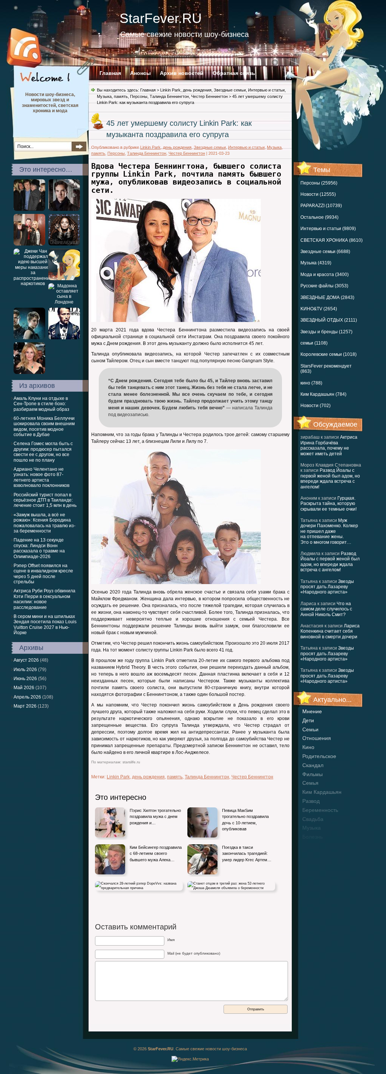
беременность (320, 810)
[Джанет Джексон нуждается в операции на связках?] (64, 244)
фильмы (312, 774)
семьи (310, 729)
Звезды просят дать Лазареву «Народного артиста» (327, 587)
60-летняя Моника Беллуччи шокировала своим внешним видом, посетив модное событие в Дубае (44, 426)
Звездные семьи (230, 90)
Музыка (104, 96)
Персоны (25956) (318, 183)
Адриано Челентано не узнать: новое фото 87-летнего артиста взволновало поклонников (41, 477)
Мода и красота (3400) (324, 274)
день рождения (197, 90)
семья (310, 783)
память (121, 96)
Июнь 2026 (25, 678)
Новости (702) (315, 405)
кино (308, 747)
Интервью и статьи (266, 90)
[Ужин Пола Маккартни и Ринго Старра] (29, 209)
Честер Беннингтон (209, 96)
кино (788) (311, 383)
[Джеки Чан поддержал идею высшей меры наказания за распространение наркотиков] (33, 283)
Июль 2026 (25, 669)
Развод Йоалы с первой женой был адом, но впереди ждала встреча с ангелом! (330, 478)
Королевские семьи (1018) (328, 354)
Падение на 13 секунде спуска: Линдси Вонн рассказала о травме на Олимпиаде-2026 (39, 548)
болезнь (312, 837)
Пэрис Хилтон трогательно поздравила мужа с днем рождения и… (155, 816)
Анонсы (140, 73)
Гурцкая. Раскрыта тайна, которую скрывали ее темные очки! (328, 504)
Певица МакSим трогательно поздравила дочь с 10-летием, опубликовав (245, 819)
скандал (312, 765)
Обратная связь (234, 73)
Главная (110, 73)
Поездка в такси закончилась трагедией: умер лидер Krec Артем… (246, 853)
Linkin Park (170, 90)
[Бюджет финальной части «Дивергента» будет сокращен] (29, 337)
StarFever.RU (160, 18)
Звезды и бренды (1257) (326, 331)
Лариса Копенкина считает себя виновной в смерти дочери (330, 631)
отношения (316, 738)
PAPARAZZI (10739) (321, 205)
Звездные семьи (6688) (325, 251)
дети (308, 720)
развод (311, 801)
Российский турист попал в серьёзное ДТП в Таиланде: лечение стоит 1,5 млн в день (45, 500)
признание (315, 846)
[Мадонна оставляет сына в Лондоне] (64, 302)
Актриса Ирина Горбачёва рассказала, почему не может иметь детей (328, 445)
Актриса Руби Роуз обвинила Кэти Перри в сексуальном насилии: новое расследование (44, 599)
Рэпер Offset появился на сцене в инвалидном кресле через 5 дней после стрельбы (43, 573)
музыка (311, 828)
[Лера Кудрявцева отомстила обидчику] (29, 244)
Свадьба (312, 819)
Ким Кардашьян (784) (323, 394)
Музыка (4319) (315, 262)
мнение (312, 711)
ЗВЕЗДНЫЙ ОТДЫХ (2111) (328, 320)
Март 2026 (25, 706)
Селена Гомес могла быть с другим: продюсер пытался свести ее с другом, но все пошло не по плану (43, 451)
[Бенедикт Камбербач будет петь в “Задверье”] (64, 209)
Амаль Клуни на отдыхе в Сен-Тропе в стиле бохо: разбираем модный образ (41, 404)
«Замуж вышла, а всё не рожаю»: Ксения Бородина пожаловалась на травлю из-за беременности (44, 523)
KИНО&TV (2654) (318, 308)
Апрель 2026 (27, 697)
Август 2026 (26, 660)
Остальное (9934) (319, 217)
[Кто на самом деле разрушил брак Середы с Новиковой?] (64, 278)
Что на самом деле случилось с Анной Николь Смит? (326, 609)
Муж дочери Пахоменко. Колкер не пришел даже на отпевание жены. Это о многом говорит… (329, 531)
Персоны (138, 96)
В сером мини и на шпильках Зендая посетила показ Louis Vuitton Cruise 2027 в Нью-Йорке (45, 624)
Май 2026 (24, 687)
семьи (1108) (314, 343)
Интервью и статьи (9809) (328, 228)
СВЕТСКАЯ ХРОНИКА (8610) (331, 240)
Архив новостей (182, 73)
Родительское (319, 756)
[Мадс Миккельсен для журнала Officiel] (64, 337)
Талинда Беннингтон (169, 96)
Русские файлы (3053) (324, 285)
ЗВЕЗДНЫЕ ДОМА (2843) (327, 297)
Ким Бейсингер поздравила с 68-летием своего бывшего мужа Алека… (156, 853)
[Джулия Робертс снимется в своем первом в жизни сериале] (29, 372)
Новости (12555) (318, 194)
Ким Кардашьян (322, 792)
